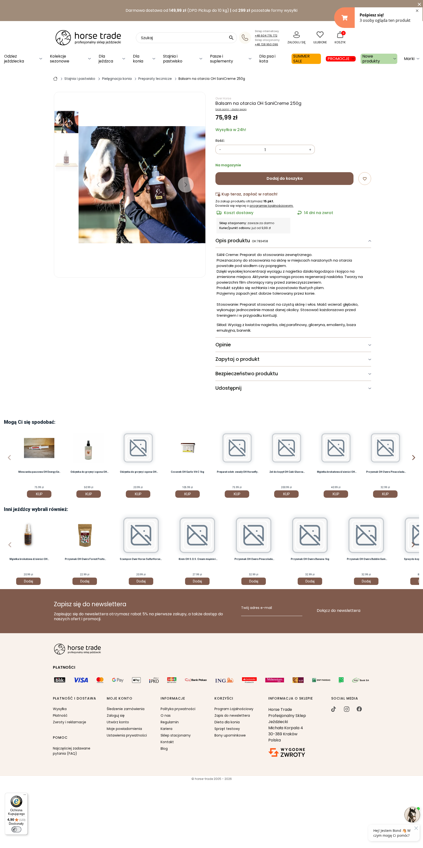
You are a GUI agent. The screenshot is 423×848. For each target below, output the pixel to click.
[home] (55, 78)
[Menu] (25, 796)
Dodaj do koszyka (285, 178)
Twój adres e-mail (256, 608)
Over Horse (223, 98)
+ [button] (310, 150)
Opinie (223, 344)
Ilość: (220, 141)
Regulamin (170, 722)
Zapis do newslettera (232, 715)
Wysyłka (60, 708)
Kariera (166, 728)
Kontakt (167, 741)
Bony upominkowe (230, 735)
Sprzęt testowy (227, 728)
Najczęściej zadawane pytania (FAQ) (71, 751)
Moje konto (119, 698)
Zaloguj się (116, 715)
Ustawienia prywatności (127, 735)
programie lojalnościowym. (272, 205)
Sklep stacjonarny (176, 735)
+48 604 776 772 (266, 35)
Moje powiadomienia (124, 728)
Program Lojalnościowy (233, 708)
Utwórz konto (118, 722)
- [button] (220, 150)
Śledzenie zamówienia (125, 708)
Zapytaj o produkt (237, 359)
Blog (164, 748)
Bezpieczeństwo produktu (246, 373)
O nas (166, 715)
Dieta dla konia (227, 722)
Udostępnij (228, 388)
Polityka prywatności (178, 708)
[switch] (16, 829)
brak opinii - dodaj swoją (231, 109)
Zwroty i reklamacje (69, 722)
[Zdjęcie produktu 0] (66, 122)
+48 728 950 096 (266, 44)
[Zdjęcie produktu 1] (66, 160)
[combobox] (186, 37)
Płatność (60, 715)
